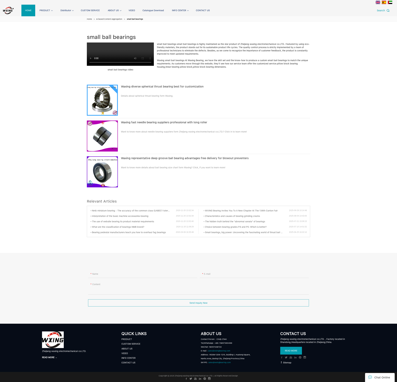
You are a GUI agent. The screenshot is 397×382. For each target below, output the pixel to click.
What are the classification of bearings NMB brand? (118, 227)
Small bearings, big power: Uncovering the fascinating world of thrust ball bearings (247, 232)
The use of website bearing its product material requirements (123, 221)
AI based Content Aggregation (109, 19)
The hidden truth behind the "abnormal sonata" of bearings (235, 221)
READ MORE (291, 350)
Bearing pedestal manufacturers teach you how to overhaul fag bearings (129, 232)
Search (382, 10)
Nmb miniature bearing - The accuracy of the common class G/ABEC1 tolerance (132, 210)
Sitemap (286, 362)
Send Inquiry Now (198, 303)
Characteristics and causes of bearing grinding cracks (232, 216)
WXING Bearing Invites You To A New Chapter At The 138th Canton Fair (241, 210)
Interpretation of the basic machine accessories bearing (120, 216)
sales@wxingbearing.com (219, 351)
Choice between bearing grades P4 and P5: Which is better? (236, 227)
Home (89, 19)
